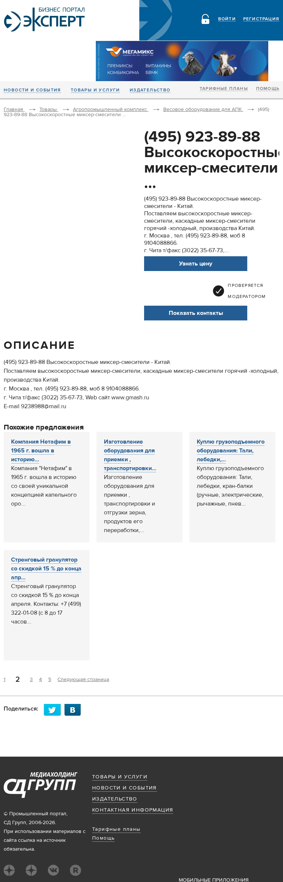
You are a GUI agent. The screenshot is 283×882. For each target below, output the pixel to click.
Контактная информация (132, 810)
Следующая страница (83, 679)
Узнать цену (195, 263)
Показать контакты (196, 313)
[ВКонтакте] (74, 709)
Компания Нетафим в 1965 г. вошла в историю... (41, 450)
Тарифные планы (224, 89)
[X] (54, 709)
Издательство (150, 90)
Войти (227, 19)
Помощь (267, 89)
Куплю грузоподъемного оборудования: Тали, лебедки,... (231, 450)
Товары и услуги (95, 90)
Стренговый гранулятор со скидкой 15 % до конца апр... (46, 568)
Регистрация (261, 19)
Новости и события (32, 90)
